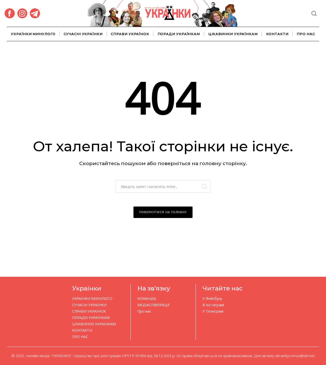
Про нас (144, 311)
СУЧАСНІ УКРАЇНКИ (83, 34)
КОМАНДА (146, 298)
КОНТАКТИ (277, 34)
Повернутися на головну (163, 212)
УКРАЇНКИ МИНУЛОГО (33, 34)
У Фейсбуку (212, 298)
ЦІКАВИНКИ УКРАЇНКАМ (233, 34)
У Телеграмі (212, 311)
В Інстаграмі (213, 304)
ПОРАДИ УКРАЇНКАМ (179, 34)
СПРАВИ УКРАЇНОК (130, 34)
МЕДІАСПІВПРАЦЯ (153, 304)
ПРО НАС (306, 34)
